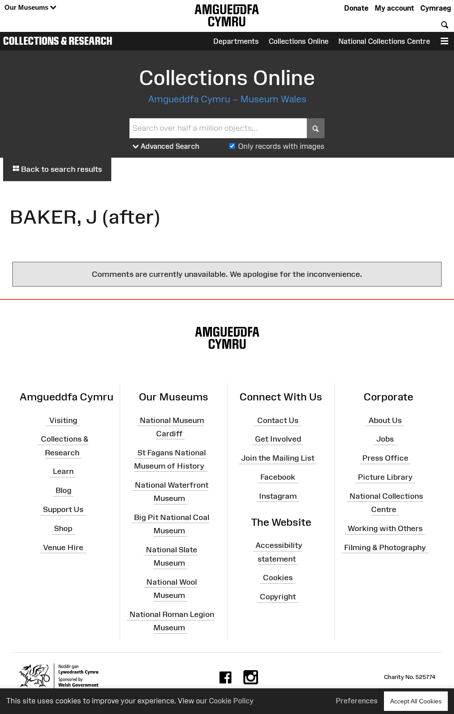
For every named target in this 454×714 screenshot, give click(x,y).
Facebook (277, 477)
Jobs (385, 439)
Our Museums (27, 7)
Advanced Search (169, 146)
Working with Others (385, 528)
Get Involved (278, 439)
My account (394, 8)
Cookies (278, 577)
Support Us (63, 509)
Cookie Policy (231, 701)
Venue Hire (63, 547)
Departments (236, 41)
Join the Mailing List (277, 458)
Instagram (278, 496)
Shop (63, 528)
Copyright (278, 596)
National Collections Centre (384, 41)
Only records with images (281, 146)
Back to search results (60, 169)
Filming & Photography (385, 547)
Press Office (385, 458)
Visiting (63, 419)
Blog (63, 490)
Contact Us (277, 419)
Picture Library (385, 477)
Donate (356, 8)
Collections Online (299, 41)
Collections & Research (57, 40)
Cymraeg (435, 8)
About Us (385, 419)
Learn (63, 471)
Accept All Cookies (416, 701)
